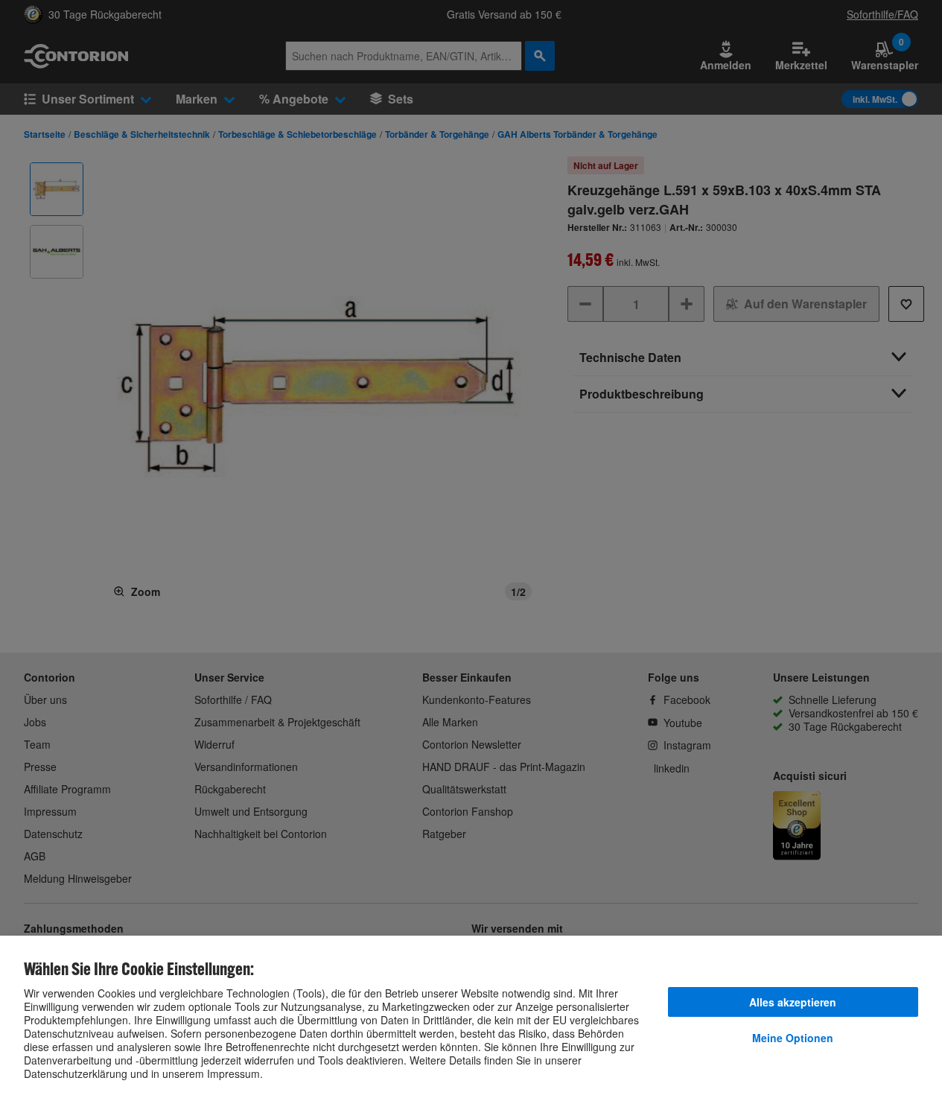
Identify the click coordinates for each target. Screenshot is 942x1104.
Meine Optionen (792, 1037)
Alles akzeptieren (792, 1001)
